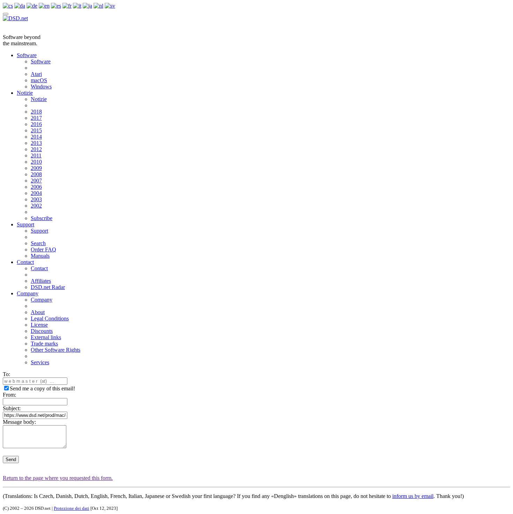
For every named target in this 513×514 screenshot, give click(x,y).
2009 (36, 168)
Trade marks (44, 343)
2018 (36, 112)
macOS (39, 80)
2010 (36, 162)
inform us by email (412, 496)
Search (38, 243)
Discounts (42, 331)
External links (46, 337)
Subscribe (41, 218)
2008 (36, 174)
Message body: (19, 422)
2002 (36, 206)
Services (40, 362)
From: (9, 395)
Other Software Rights (55, 350)
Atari (36, 74)
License (39, 325)
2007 (36, 181)
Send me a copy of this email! (42, 388)
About (38, 312)
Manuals (40, 256)
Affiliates (41, 281)
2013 (36, 143)
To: (6, 374)
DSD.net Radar (48, 287)
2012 (36, 149)
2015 (36, 130)
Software (27, 55)
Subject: (12, 408)
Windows (41, 86)
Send (11, 459)
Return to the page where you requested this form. (58, 478)
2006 (36, 187)
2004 (36, 193)
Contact (25, 262)
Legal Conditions (50, 318)
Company (27, 293)
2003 (36, 199)
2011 (36, 155)
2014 (36, 137)
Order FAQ (43, 249)
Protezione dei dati (71, 508)
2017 (36, 118)
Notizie (25, 93)
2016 (36, 124)
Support (25, 224)
